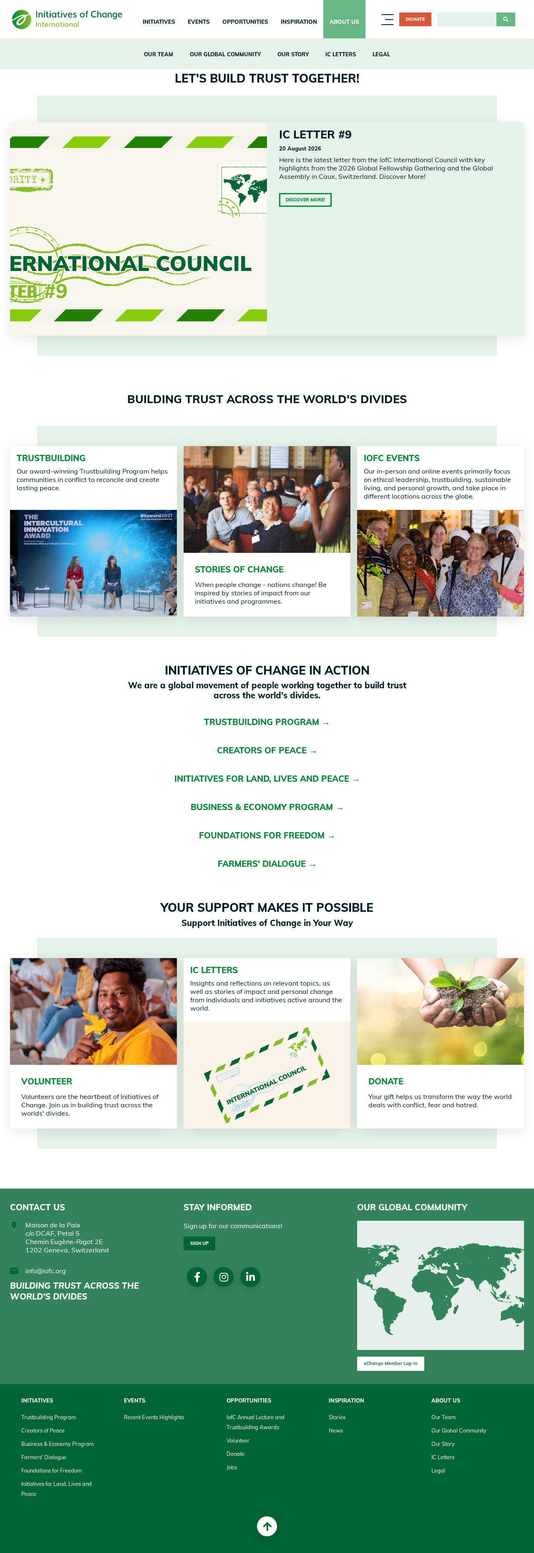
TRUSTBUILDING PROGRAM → (267, 722)
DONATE (385, 1081)
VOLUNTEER (46, 1081)
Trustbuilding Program (48, 1417)
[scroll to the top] (267, 1526)
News (336, 1430)
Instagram (224, 1277)
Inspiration (299, 21)
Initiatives (159, 21)
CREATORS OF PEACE (263, 750)
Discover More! (305, 200)
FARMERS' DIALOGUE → (267, 863)
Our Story (293, 54)
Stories (337, 1417)
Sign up (199, 1243)
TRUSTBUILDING (51, 458)
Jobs (232, 1467)
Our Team (158, 54)
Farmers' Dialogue (43, 1457)
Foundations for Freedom (51, 1470)
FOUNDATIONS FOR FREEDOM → (267, 835)
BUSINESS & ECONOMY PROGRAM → (267, 807)
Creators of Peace (43, 1430)
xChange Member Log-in (391, 1363)
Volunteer (238, 1440)
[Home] (70, 19)
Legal (381, 54)
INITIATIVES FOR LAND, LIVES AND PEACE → (267, 778)
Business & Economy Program (57, 1443)
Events (199, 21)
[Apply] (505, 20)
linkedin (250, 1277)
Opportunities (245, 21)
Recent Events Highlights (154, 1417)
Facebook (197, 1277)
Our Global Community (225, 54)
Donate (415, 19)
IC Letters (340, 54)
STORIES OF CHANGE (239, 569)
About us (344, 21)
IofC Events (392, 458)
